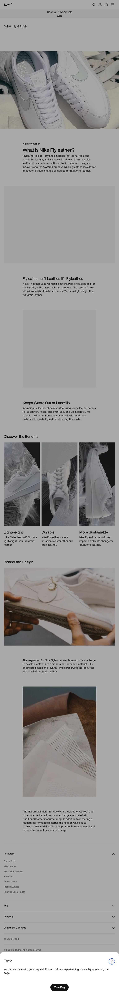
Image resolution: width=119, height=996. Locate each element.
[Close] (112, 961)
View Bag (59, 987)
